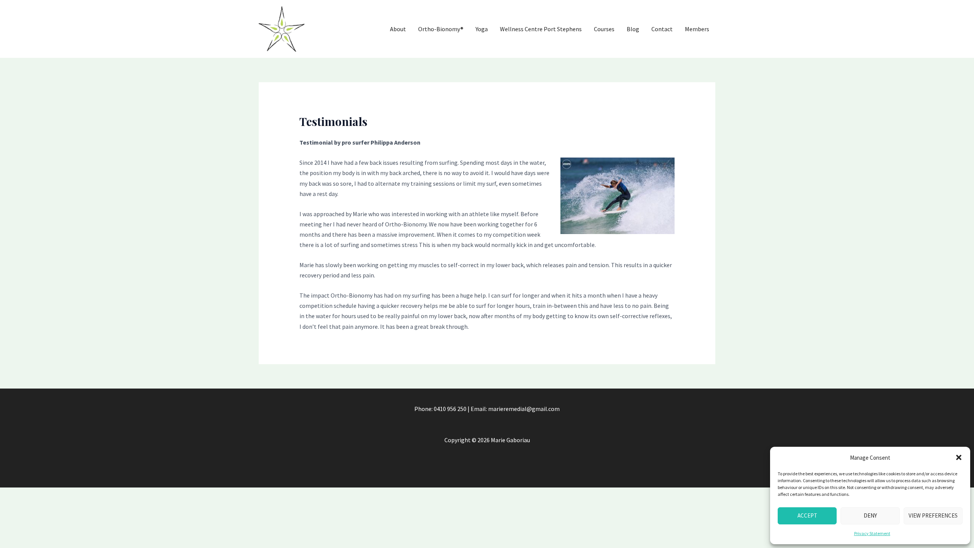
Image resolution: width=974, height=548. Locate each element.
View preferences (933, 515)
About (398, 29)
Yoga (482, 29)
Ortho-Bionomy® (440, 29)
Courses (604, 29)
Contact (662, 29)
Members (697, 29)
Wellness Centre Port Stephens (541, 29)
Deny (870, 515)
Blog (633, 29)
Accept (807, 515)
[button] (959, 457)
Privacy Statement (872, 533)
